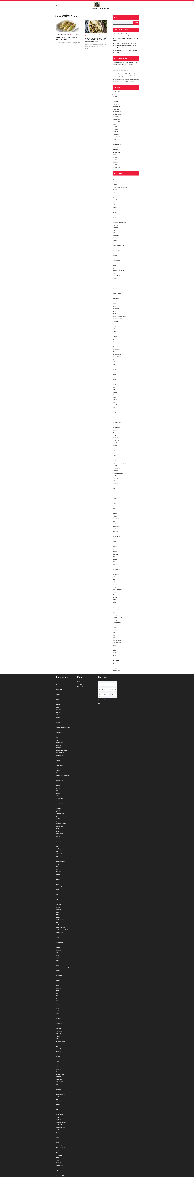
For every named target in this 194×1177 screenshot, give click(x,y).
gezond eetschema (117, 319)
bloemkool (115, 227)
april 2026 (115, 101)
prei (114, 511)
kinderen (115, 392)
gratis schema (116, 329)
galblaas (115, 303)
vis (113, 607)
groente (115, 334)
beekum (115, 207)
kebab (114, 379)
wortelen (115, 658)
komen (114, 410)
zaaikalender (116, 660)
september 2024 (117, 149)
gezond (114, 314)
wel (113, 648)
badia (114, 197)
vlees (114, 612)
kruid (114, 433)
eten (114, 286)
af (113, 179)
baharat (115, 200)
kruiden (114, 435)
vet (113, 594)
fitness (114, 296)
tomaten (115, 564)
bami (114, 202)
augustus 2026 (116, 91)
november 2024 (117, 144)
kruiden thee (116, 438)
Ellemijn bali (116, 68)
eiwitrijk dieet (116, 276)
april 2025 (115, 132)
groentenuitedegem (63, 34)
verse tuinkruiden (117, 589)
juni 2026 (115, 96)
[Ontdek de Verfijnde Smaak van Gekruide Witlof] (67, 26)
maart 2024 (116, 165)
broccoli (115, 230)
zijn (113, 663)
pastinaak (115, 506)
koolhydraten (116, 427)
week (114, 637)
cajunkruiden (116, 235)
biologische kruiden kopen (119, 222)
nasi (114, 488)
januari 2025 (116, 139)
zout (114, 665)
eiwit (114, 273)
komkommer (116, 415)
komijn (114, 412)
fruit (114, 301)
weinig (114, 645)
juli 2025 (115, 124)
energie (114, 281)
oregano (115, 498)
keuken (114, 387)
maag (114, 455)
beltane (114, 210)
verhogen (115, 584)
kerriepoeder (116, 382)
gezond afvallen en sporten (120, 316)
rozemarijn (115, 531)
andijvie (115, 190)
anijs (114, 192)
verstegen (115, 592)
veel (114, 579)
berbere (114, 212)
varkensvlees (116, 577)
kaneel (114, 372)
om (113, 496)
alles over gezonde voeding (120, 187)
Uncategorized (116, 569)
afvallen (115, 182)
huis (114, 364)
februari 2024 (116, 167)
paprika (114, 501)
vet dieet (115, 597)
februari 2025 (116, 137)
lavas (114, 450)
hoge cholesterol (117, 357)
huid (114, 362)
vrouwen (115, 630)
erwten (114, 283)
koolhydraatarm (117, 422)
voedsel (115, 625)
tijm (114, 562)
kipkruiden (115, 405)
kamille (114, 369)
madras (115, 458)
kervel (114, 384)
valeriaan (115, 572)
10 (99, 689)
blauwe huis (116, 225)
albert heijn (115, 184)
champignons (116, 238)
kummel (115, 443)
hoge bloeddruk (117, 354)
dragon (114, 265)
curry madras (116, 250)
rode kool (115, 529)
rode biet (115, 524)
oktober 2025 (116, 117)
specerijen (115, 546)
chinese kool (116, 243)
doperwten (115, 263)
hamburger (115, 344)
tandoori (115, 559)
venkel (114, 582)
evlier (114, 291)
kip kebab (115, 400)
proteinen (115, 516)
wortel (114, 655)
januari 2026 (116, 109)
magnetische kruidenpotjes (120, 463)
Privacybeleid (80, 687)
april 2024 (115, 162)
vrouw (114, 627)
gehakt (114, 306)
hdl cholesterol (116, 349)
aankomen (115, 177)
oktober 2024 (116, 147)
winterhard (115, 650)
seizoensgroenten (117, 536)
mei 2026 (115, 99)
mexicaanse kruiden (118, 473)
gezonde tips (116, 321)
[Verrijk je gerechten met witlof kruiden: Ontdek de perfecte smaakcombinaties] (96, 26)
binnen (114, 220)
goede (114, 326)
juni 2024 (115, 157)
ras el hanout (116, 519)
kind (114, 389)
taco (114, 556)
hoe (113, 352)
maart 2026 (116, 104)
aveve (114, 195)
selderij (114, 539)
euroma (115, 288)
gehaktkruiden (116, 308)
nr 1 (113, 493)
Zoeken (117, 18)
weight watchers (117, 643)
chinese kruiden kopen (118, 245)
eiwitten (115, 278)
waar (114, 632)
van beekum (116, 574)
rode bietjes (116, 526)
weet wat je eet (117, 640)
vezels (114, 602)
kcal (114, 377)
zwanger (115, 668)
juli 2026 (115, 94)
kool (114, 417)
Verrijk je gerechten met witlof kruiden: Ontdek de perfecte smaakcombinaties (96, 40)
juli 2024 (115, 155)
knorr (114, 407)
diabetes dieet (116, 260)
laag (114, 448)
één (113, 268)
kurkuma (115, 445)
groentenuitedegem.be (100, 8)
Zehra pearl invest (117, 79)
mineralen (115, 478)
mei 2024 (115, 160)
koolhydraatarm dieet (118, 425)
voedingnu (115, 615)
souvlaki (115, 541)
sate (114, 534)
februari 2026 (116, 106)
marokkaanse (116, 468)
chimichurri (115, 240)
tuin (114, 567)
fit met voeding (117, 293)
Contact (67, 5)
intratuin (115, 367)
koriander (115, 430)
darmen (115, 253)
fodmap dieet (116, 298)
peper (114, 508)
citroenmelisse (116, 248)
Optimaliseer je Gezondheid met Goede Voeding (125, 43)
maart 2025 (116, 134)
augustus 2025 (116, 122)
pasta (114, 503)
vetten (114, 600)
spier (114, 549)
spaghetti (115, 544)
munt (114, 486)
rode (114, 521)
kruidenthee (116, 440)
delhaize (115, 255)
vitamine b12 (116, 610)
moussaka (115, 483)
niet (114, 491)
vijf (113, 605)
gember (114, 311)
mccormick (115, 470)
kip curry (115, 397)
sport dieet (115, 554)
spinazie (115, 551)
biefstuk (115, 215)
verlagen (115, 587)
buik (114, 233)
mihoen (114, 475)
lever (114, 453)
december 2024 (117, 142)
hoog (114, 359)
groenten (115, 336)
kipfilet (114, 402)
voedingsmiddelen (117, 617)
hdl (113, 346)
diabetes (115, 258)
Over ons (58, 5)
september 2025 (117, 119)
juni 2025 (115, 127)
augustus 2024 (116, 152)
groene (114, 331)
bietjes (114, 217)
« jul (99, 703)
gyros (114, 339)
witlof (114, 653)
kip (113, 395)
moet (114, 481)
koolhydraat (116, 420)
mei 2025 (115, 129)
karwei (114, 374)
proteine (115, 513)
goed (114, 324)
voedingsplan (116, 620)
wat (114, 635)
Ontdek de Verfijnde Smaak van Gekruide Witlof (67, 38)
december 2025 (117, 111)
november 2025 (117, 114)
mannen (115, 465)
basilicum (115, 205)
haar (114, 341)
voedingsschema (117, 622)
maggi (114, 460)
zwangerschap (116, 670)
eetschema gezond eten (119, 271)
